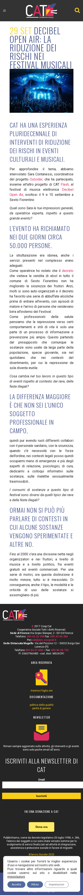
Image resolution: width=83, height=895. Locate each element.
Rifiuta (35, 884)
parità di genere (41, 708)
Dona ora (41, 827)
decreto (67, 271)
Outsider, (36, 179)
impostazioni (16, 876)
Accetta (16, 884)
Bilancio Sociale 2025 (41, 854)
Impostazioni (56, 884)
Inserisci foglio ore (42, 690)
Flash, (65, 184)
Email (41, 779)
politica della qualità (41, 704)
